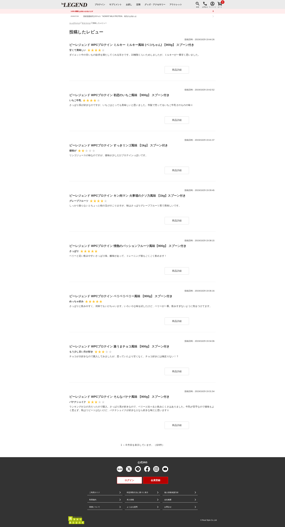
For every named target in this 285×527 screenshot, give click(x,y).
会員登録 (155, 480)
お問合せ (167, 507)
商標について (94, 507)
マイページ (86, 23)
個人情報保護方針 (171, 492)
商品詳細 (177, 70)
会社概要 (167, 500)
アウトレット (176, 4)
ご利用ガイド (94, 492)
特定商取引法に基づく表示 (137, 492)
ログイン (129, 480)
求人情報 (130, 500)
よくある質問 (132, 507)
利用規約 (92, 500)
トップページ (74, 23)
